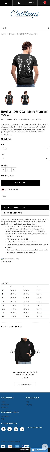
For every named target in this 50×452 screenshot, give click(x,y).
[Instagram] (16, 429)
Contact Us (40, 450)
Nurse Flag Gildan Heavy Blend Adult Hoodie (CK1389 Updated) (25, 373)
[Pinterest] (22, 429)
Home (3, 34)
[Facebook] (3, 429)
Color (3, 145)
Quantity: (4, 165)
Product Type (6, 119)
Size (2, 154)
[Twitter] (9, 429)
